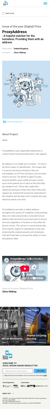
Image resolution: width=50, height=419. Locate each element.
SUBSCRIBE (40, 371)
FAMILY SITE (7, 393)
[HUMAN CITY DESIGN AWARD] (5, 3)
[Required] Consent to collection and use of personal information (23, 375)
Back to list (10, 13)
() (45, 375)
